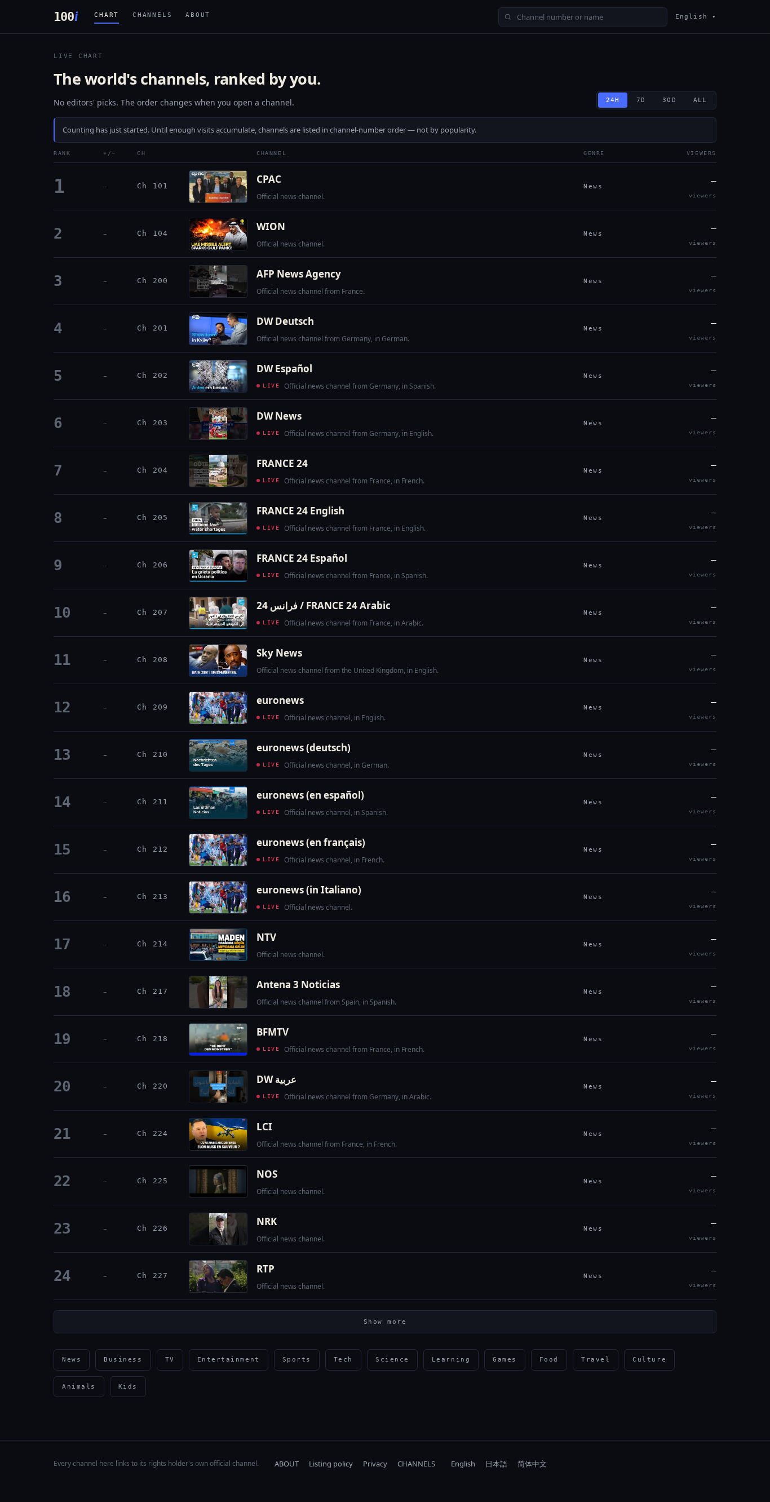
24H (612, 100)
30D (669, 100)
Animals (79, 1386)
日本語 (496, 1464)
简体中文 (532, 1464)
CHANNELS (152, 15)
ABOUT (197, 15)
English (463, 1464)
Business (123, 1359)
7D (640, 100)
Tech (343, 1359)
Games (505, 1359)
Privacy (375, 1464)
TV (170, 1359)
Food (549, 1359)
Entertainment (228, 1359)
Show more (385, 1321)
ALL (700, 100)
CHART (106, 15)
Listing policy (331, 1464)
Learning (451, 1359)
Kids (128, 1386)
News (71, 1359)
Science (392, 1359)
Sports (296, 1359)
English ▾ (695, 16)
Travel (595, 1359)
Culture (649, 1359)
